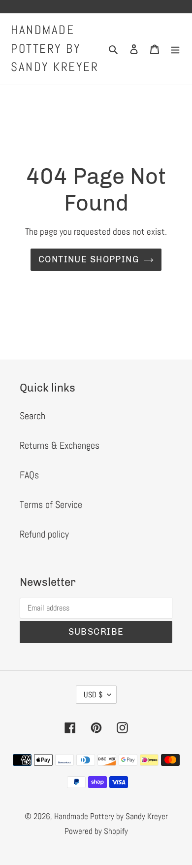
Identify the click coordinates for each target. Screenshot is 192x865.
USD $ (93, 694)
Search (32, 415)
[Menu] (175, 48)
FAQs (29, 475)
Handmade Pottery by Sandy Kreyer (54, 48)
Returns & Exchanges (59, 445)
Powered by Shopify (96, 831)
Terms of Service (51, 504)
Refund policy (44, 534)
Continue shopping (88, 259)
